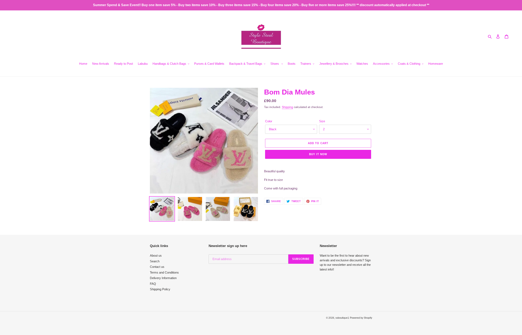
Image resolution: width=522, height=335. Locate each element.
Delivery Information (163, 278)
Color (268, 121)
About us (156, 255)
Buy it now (318, 154)
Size (322, 121)
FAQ (153, 283)
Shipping (287, 107)
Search (154, 261)
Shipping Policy (160, 289)
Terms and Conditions (164, 272)
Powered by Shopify (361, 317)
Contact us (157, 266)
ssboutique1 (342, 317)
